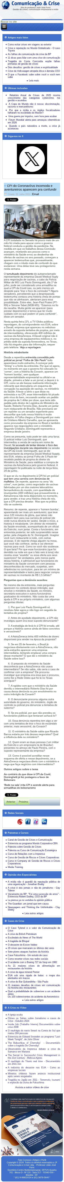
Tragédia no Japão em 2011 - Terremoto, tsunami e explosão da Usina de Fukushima (34, 1081)
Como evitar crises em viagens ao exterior (29, 44)
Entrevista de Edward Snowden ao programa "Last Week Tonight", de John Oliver (34, 1038)
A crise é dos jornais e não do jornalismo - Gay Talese (34, 889)
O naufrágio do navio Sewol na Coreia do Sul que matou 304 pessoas (34, 1032)
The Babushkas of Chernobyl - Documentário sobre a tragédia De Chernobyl (34, 1044)
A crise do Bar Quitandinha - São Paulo (28, 981)
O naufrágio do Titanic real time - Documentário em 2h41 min (34, 1062)
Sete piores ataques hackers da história (28, 951)
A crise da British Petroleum (22, 934)
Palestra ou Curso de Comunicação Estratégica (32, 850)
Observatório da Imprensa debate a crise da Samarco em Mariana (34, 1050)
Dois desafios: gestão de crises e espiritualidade (33, 67)
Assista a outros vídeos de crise (32, 1087)
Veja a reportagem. (30, 347)
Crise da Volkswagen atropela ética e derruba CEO (34, 71)
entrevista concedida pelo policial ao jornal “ (29, 359)
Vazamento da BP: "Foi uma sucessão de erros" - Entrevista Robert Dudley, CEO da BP (34, 895)
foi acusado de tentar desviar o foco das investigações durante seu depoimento (31, 446)
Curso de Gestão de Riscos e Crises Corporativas (33, 857)
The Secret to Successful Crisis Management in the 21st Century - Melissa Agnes (34, 1056)
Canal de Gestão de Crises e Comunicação (30, 839)
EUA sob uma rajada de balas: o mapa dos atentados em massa (34, 976)
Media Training (15, 867)
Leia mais (34, 80)
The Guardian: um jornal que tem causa (28, 903)
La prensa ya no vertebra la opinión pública (30, 900)
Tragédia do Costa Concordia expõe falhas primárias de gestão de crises (34, 62)
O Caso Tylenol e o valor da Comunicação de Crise (34, 929)
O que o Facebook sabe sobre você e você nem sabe (34, 76)
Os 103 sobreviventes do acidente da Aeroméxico (33, 996)
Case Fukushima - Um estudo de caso (27, 955)
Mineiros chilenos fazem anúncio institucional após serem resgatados (34, 1075)
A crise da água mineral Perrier (23, 972)
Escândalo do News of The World (25, 937)
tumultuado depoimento (20, 273)
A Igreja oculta (15, 1014)
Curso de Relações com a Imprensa (26, 854)
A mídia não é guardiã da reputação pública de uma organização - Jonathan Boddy (34, 883)
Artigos (36, 1160)
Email (35, 194)
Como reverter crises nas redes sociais (28, 958)
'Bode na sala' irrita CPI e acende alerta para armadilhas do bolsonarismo (29, 786)
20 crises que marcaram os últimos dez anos (31, 948)
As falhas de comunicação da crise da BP (29, 54)
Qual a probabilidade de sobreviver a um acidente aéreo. (34, 992)
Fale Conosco (24, 1160)
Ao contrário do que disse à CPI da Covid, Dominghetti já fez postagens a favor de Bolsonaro (27, 777)
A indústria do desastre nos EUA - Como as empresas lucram (34, 1069)
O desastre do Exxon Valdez (22, 944)
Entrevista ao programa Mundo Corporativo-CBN (32, 843)
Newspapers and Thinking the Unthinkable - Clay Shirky (34, 908)
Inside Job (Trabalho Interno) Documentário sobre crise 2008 (34, 1025)
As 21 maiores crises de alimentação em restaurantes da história (34, 967)
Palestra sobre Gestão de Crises (24, 846)
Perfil (43, 1160)
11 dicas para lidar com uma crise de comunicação (34, 57)
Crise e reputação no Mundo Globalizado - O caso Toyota (34, 49)
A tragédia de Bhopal (18, 941)
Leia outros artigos (34, 913)
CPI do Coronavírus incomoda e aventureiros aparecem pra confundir (30, 187)
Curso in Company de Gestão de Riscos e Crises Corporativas (34, 862)
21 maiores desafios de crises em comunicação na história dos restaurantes (34, 986)
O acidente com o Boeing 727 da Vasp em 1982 (32, 962)
